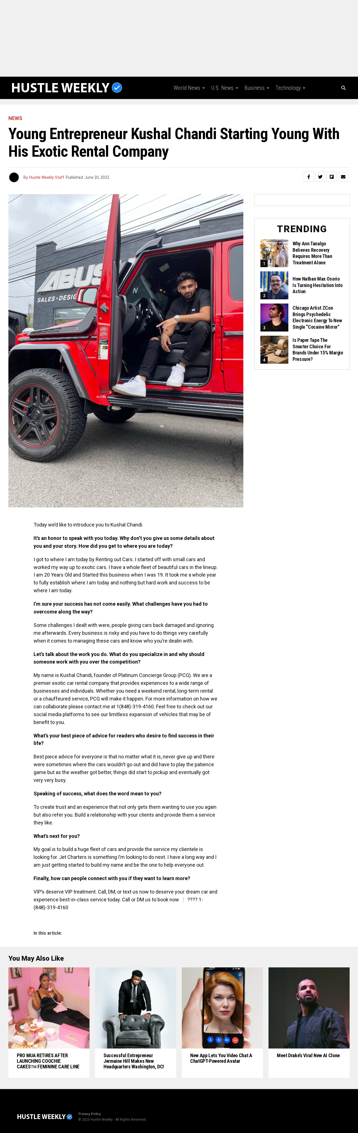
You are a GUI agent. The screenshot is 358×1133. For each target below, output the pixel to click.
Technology (288, 87)
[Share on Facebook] (309, 177)
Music (258, 111)
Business (254, 87)
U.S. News (222, 87)
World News (187, 87)
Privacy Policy (89, 1114)
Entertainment (225, 111)
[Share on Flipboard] (332, 177)
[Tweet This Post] (320, 177)
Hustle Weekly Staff (46, 177)
